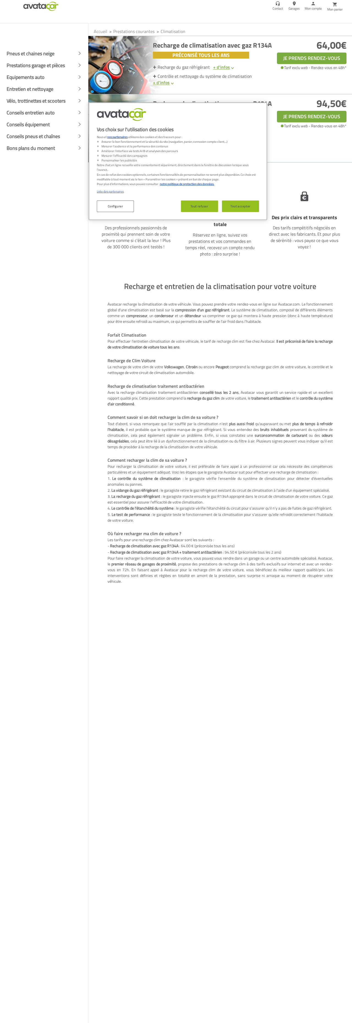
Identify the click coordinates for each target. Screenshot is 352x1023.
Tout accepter (240, 206)
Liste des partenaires (110, 191)
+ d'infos (221, 67)
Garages (294, 8)
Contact (278, 8)
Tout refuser (199, 206)
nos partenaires (117, 136)
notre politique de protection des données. (187, 184)
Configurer (115, 206)
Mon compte (313, 8)
